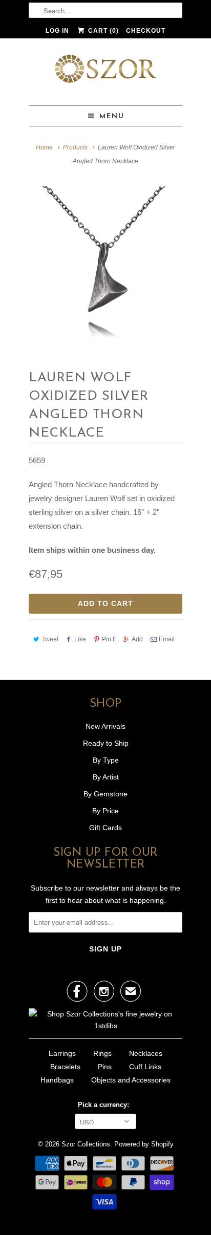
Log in (57, 30)
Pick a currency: (105, 1105)
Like (80, 639)
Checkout (145, 30)
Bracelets (65, 1067)
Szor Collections (85, 1144)
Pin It (109, 639)
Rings (102, 1053)
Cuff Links (145, 1067)
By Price (105, 811)
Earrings (62, 1053)
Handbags (57, 1080)
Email (167, 639)
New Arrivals (105, 726)
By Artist (106, 777)
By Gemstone (105, 794)
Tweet (50, 639)
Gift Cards (105, 828)
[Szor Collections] (105, 72)
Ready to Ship (106, 743)
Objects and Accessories (131, 1080)
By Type (106, 760)
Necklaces (145, 1053)
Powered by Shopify (144, 1144)
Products (75, 147)
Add (137, 639)
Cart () (102, 30)
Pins (105, 1067)
